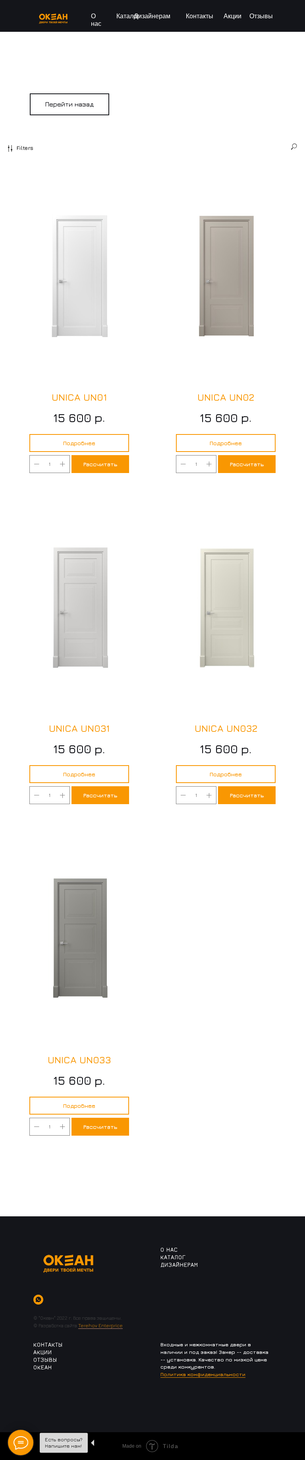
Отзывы (261, 16)
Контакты (199, 16)
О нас (169, 1249)
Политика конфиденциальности (202, 1374)
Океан (42, 1367)
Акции (232, 16)
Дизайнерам (152, 16)
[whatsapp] (38, 1300)
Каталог (127, 16)
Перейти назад (69, 104)
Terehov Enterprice (100, 1325)
